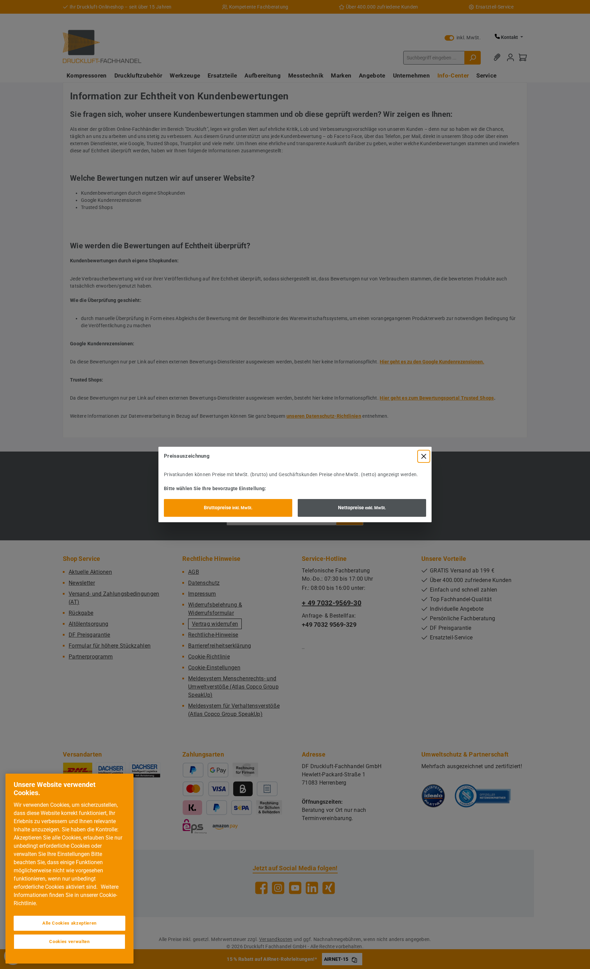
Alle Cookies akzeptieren (69, 923)
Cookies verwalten (69, 941)
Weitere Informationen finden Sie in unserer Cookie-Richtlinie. (66, 895)
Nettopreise (362, 507)
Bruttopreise (228, 507)
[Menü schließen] (424, 456)
